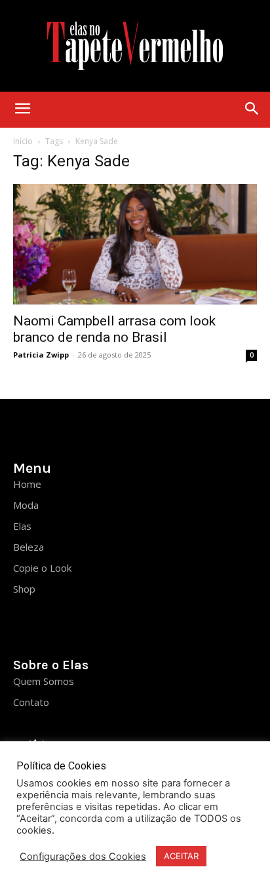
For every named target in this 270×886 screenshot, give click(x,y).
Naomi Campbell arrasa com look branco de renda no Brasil (114, 329)
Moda (26, 504)
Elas (22, 525)
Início (23, 141)
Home (27, 483)
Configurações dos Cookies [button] (83, 856)
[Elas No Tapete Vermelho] (135, 46)
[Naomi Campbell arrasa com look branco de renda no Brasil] (135, 244)
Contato (31, 702)
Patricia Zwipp (41, 355)
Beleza (28, 546)
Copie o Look (42, 567)
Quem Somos (43, 681)
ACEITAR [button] (181, 856)
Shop (24, 588)
